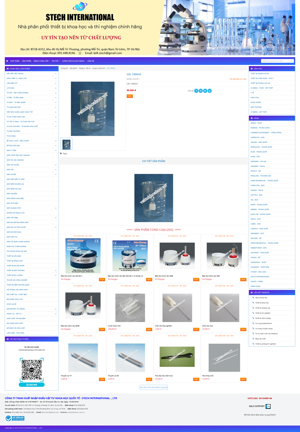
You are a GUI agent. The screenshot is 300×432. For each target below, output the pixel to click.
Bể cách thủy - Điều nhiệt (18, 141)
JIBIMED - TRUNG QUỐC (260, 209)
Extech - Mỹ (256, 171)
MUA (129, 96)
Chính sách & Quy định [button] (73, 61)
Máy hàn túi (12, 237)
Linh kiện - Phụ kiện (15, 333)
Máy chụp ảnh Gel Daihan (18, 155)
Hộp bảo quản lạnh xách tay (20, 112)
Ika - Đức (254, 200)
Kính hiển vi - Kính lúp (16, 78)
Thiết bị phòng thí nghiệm (265, 344)
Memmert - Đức (257, 233)
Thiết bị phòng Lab (262, 308)
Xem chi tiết (99, 272)
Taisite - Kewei (257, 281)
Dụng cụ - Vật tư (14, 314)
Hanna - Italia (257, 190)
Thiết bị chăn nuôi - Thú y (262, 78)
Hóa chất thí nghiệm (16, 318)
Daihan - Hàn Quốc (259, 142)
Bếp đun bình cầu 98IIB (70, 326)
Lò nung (10, 88)
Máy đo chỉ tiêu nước (16, 227)
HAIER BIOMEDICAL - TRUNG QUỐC (264, 180)
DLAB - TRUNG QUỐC (259, 152)
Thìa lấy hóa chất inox (164, 376)
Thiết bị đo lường (15, 275)
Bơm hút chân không (16, 246)
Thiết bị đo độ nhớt (15, 265)
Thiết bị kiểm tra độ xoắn (18, 285)
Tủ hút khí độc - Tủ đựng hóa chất (22, 126)
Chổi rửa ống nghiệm (163, 326)
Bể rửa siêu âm (13, 145)
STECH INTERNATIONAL (260, 277)
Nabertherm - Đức (259, 248)
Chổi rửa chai (207, 326)
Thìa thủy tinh (208, 376)
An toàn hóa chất (15, 323)
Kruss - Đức (256, 219)
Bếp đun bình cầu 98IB (164, 276)
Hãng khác (255, 286)
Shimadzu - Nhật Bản (260, 267)
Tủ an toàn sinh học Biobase (266, 333)
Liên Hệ (90, 61)
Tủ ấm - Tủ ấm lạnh (15, 97)
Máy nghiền (12, 193)
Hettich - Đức (257, 195)
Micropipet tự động (16, 309)
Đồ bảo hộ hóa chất (16, 328)
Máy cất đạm (12, 217)
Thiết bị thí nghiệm (262, 313)
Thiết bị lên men (14, 256)
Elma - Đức (255, 156)
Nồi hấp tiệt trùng (15, 73)
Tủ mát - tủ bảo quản (16, 102)
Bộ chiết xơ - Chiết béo (17, 294)
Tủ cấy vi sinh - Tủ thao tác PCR (20, 121)
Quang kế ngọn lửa (15, 213)
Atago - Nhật (256, 123)
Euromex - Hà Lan (258, 161)
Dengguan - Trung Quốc (261, 147)
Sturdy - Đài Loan (258, 272)
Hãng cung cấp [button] (41, 61)
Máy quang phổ (14, 208)
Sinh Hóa (255, 97)
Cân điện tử (12, 83)
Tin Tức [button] (55, 61)
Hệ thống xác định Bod (17, 290)
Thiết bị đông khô (15, 261)
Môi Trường (256, 107)
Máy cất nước (13, 165)
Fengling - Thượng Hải (261, 176)
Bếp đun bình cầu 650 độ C (71, 276)
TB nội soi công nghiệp (17, 280)
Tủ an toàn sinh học (16, 117)
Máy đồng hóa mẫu (15, 198)
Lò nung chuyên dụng (263, 328)
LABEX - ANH (256, 224)
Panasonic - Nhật (258, 262)
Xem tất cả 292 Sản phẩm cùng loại (153, 387)
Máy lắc (10, 169)
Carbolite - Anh (258, 137)
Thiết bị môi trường (16, 270)
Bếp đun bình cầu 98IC (211, 276)
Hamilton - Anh (258, 185)
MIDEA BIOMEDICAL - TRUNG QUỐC (265, 243)
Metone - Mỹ (256, 238)
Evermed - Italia (258, 166)
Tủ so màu (11, 136)
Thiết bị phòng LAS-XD (260, 83)
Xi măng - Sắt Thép (259, 112)
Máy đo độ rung (14, 232)
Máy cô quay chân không (18, 241)
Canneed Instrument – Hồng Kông (266, 132)
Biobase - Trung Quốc (260, 128)
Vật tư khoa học (261, 297)
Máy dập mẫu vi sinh (16, 179)
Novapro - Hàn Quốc (260, 252)
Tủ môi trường (13, 131)
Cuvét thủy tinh (114, 326)
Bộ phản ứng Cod (14, 299)
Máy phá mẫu (12, 203)
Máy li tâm (11, 150)
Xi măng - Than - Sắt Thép (262, 88)
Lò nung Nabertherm (263, 323)
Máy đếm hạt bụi (14, 189)
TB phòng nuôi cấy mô (17, 251)
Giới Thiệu (15, 61)
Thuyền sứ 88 (113, 376)
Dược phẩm (256, 102)
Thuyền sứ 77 (66, 376)
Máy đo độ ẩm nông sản (17, 222)
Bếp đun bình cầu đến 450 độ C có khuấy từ (125, 276)
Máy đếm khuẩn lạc (15, 184)
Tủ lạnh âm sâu (14, 107)
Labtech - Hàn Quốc (259, 228)
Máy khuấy (11, 174)
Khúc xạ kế (11, 304)
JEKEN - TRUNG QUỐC (259, 204)
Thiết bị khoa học (262, 303)
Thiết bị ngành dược (260, 73)
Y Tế (252, 93)
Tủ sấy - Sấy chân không (17, 93)
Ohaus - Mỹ (255, 257)
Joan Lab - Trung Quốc (261, 214)
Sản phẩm (26, 61)
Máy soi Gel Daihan (15, 160)
